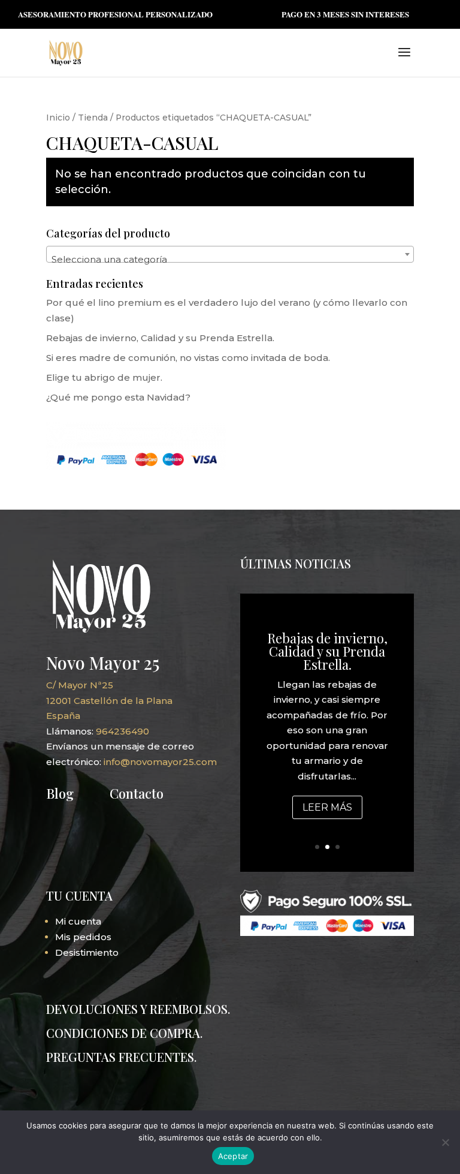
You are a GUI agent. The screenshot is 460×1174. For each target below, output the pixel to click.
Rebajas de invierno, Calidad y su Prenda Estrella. (160, 338)
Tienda (93, 117)
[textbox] (230, 259)
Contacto (137, 793)
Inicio (58, 117)
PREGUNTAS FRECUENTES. (121, 1057)
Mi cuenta (78, 921)
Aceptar (233, 1156)
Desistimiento (87, 952)
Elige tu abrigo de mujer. (104, 377)
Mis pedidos (83, 937)
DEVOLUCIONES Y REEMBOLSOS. (138, 1009)
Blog (60, 793)
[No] (445, 1142)
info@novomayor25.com (160, 761)
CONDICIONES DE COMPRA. (124, 1033)
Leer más (327, 807)
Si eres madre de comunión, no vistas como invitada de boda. (188, 357)
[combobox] (230, 254)
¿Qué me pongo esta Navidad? (118, 397)
